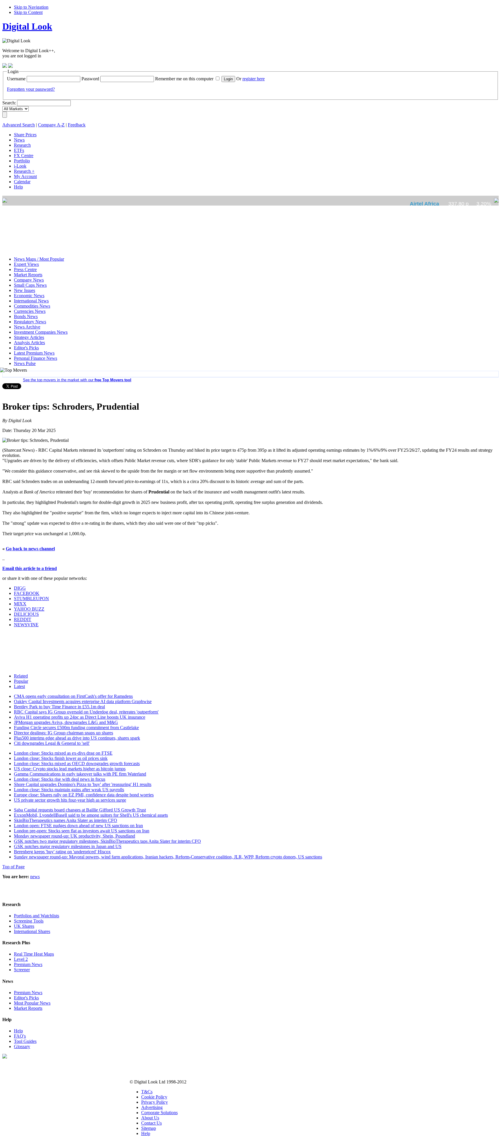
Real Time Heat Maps (34, 954)
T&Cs (147, 1091)
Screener (22, 969)
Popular (21, 681)
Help (18, 1030)
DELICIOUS (26, 614)
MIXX (20, 603)
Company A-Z (51, 124)
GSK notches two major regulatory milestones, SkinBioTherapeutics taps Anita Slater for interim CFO (107, 841)
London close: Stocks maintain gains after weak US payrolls (69, 789)
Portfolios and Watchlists (36, 915)
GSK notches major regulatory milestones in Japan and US (67, 846)
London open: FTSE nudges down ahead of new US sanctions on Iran (78, 825)
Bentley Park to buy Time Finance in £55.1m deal (59, 706)
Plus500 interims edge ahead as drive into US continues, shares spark (77, 738)
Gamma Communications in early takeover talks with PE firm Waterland (80, 773)
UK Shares (24, 926)
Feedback (77, 124)
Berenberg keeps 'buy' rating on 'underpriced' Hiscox (62, 851)
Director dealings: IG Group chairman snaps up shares (63, 732)
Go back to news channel (30, 548)
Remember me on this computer (184, 78)
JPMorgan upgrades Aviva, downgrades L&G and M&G (66, 722)
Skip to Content (28, 12)
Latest (19, 686)
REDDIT (22, 619)
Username (16, 78)
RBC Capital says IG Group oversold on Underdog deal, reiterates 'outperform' (86, 711)
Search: (9, 102)
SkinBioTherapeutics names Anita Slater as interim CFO (65, 820)
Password (90, 78)
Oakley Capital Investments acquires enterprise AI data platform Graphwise (83, 701)
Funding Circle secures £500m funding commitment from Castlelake (76, 727)
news (35, 876)
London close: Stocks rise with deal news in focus (59, 779)
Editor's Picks (26, 997)
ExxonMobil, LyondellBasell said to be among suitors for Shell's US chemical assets (91, 815)
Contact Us (151, 1123)
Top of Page (13, 866)
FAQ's (20, 1036)
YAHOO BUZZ (29, 609)
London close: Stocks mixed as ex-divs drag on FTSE (63, 753)
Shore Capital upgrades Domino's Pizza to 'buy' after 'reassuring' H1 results (82, 784)
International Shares (32, 931)
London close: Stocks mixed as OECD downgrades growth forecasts (77, 763)
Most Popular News (32, 1003)
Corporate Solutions (159, 1112)
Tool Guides (25, 1041)
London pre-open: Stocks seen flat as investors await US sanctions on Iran (81, 830)
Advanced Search (18, 124)
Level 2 (21, 959)
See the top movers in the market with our (77, 380)
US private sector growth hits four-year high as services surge (70, 800)
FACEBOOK (26, 593)
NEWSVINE (26, 624)
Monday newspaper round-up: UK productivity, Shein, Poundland (74, 836)
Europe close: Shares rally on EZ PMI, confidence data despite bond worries (84, 794)
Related (21, 675)
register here (253, 78)
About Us (150, 1117)
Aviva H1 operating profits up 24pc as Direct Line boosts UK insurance (79, 717)
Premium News (28, 964)
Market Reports (28, 1008)
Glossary (22, 1046)
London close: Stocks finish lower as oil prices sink (61, 758)
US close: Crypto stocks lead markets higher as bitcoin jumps (70, 768)
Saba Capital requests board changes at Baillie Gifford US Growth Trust (80, 809)
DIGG (20, 588)
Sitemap (148, 1128)
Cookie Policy (154, 1096)
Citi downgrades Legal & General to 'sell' (52, 743)
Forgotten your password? (31, 89)
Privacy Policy (154, 1102)
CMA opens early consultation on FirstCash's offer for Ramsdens (73, 696)
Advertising (152, 1107)
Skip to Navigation (31, 7)
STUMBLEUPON (31, 598)
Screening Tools (28, 920)
